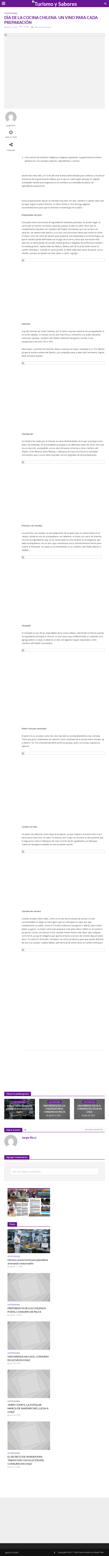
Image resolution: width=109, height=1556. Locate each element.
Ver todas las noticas (93, 1130)
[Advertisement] (63, 131)
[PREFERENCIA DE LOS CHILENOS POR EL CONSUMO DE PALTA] (29, 1287)
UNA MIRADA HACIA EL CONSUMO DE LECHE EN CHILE (89, 1108)
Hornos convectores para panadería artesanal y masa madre (19, 1108)
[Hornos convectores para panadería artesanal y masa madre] (29, 1241)
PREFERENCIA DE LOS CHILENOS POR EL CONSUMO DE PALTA (54, 1108)
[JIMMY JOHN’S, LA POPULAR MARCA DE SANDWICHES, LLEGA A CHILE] (29, 1383)
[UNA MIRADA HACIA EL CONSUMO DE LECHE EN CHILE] (29, 1335)
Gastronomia (10, 13)
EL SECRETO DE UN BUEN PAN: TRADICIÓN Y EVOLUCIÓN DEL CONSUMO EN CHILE (26, 1460)
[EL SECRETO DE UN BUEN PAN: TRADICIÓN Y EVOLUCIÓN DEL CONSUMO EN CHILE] (29, 1435)
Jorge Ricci (11, 125)
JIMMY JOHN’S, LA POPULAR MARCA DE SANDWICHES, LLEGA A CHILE (28, 1408)
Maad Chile (99, 1552)
